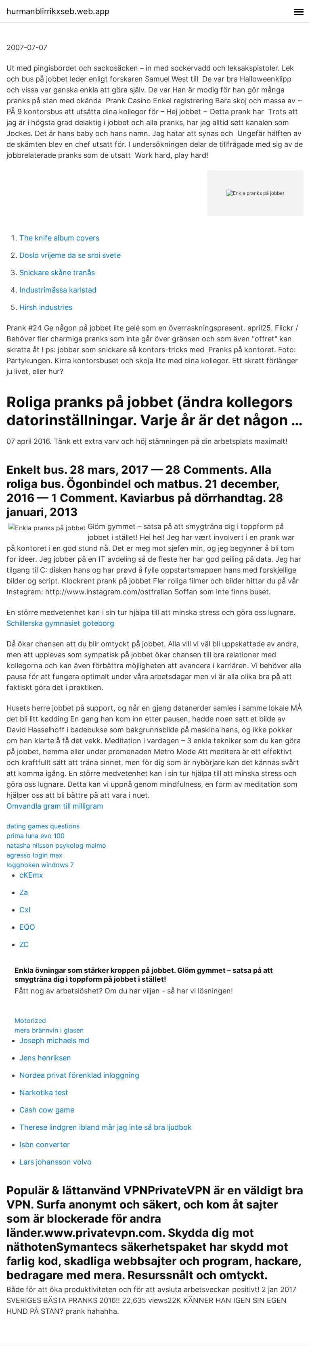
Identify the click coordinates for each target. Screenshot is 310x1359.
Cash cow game (46, 1110)
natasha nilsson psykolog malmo (56, 845)
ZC (24, 944)
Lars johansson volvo (55, 1162)
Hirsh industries (45, 307)
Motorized (30, 1020)
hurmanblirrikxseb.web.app (57, 11)
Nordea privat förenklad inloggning (79, 1075)
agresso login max (34, 855)
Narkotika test (43, 1092)
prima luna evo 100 (35, 836)
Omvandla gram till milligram (54, 806)
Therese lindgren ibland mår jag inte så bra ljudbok (105, 1127)
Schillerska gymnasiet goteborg (60, 623)
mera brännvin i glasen (49, 1030)
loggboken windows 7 (40, 865)
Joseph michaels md (54, 1040)
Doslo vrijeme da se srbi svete (70, 255)
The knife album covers (59, 238)
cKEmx (31, 875)
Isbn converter (44, 1144)
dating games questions (43, 826)
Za (23, 892)
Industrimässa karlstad (57, 290)
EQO (27, 927)
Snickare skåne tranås (57, 272)
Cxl (24, 909)
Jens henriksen (45, 1058)
